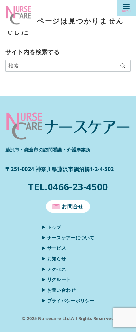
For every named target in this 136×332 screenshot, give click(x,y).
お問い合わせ (61, 290)
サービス (56, 248)
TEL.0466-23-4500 (68, 186)
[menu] (126, 8)
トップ (54, 227)
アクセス (56, 269)
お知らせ (56, 258)
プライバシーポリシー (70, 300)
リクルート (59, 279)
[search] (123, 66)
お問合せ (73, 206)
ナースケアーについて (70, 237)
